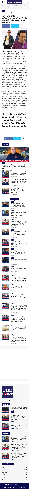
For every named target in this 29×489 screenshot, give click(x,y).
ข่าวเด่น (3, 163)
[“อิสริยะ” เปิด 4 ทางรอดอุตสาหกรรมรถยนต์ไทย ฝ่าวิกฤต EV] (5, 287)
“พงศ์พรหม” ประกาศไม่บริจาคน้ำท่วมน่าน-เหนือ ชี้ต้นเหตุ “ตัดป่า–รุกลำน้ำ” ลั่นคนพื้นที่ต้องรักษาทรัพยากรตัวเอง (19, 182)
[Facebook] (3, 400)
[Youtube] (9, 400)
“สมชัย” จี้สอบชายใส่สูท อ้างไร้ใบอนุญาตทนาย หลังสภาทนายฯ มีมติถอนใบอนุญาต (19, 270)
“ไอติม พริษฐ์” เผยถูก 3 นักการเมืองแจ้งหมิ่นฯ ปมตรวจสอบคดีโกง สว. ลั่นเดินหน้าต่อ (18, 252)
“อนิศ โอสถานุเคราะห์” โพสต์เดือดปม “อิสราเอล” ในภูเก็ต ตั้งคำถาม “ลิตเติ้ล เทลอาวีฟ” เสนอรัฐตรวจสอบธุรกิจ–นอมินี (18, 319)
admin (3, 170)
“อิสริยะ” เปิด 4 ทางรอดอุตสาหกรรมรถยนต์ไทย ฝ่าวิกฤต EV (19, 287)
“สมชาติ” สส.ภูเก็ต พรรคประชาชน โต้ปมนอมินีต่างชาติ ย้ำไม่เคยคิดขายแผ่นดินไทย (14, 166)
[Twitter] (7, 400)
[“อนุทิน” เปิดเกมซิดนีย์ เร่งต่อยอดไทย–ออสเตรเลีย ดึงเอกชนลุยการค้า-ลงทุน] (5, 260)
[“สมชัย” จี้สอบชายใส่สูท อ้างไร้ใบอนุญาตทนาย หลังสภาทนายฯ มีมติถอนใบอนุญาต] (5, 269)
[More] (21, 26)
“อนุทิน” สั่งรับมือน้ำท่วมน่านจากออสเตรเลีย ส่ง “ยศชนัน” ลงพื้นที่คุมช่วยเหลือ (19, 243)
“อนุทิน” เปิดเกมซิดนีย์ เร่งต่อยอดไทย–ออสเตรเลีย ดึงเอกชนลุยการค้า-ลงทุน (19, 261)
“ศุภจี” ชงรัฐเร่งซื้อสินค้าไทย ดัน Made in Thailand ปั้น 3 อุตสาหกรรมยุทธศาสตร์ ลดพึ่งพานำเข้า (19, 297)
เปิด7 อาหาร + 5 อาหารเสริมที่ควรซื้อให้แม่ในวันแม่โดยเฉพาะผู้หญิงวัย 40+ (19, 328)
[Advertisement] (14, 364)
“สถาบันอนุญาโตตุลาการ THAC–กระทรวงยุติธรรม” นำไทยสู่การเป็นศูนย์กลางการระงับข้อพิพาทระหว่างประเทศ (19, 190)
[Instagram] (5, 400)
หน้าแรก (3, 5)
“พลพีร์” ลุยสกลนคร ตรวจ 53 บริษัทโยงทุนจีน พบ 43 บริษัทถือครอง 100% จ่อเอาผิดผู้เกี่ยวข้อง (19, 279)
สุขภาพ (12, 325)
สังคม (7, 5)
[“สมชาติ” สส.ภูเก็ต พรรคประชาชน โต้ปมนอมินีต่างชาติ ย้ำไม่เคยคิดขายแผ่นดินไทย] (14, 154)
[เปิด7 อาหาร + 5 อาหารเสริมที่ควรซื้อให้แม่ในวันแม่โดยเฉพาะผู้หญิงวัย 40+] (5, 328)
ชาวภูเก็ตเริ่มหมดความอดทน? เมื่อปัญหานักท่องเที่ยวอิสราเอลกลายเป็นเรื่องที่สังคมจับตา (18, 173)
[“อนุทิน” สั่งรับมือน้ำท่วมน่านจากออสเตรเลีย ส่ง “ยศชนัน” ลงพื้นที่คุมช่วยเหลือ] (5, 242)
